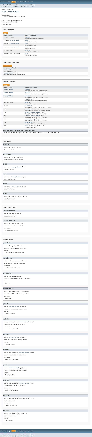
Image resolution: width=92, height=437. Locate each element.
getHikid (27, 92)
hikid (26, 43)
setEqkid (27, 112)
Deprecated (23, 1)
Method (17, 6)
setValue (27, 125)
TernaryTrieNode (14, 40)
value (26, 53)
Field (10, 6)
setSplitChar (28, 122)
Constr (13, 6)
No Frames (23, 4)
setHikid (27, 115)
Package (8, 1)
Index (28, 1)
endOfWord (27, 37)
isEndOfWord (28, 105)
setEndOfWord (28, 109)
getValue (27, 102)
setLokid (27, 119)
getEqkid (27, 89)
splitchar (27, 50)
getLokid (27, 95)
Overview (3, 1)
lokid (26, 47)
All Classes (32, 4)
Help (31, 1)
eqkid (26, 40)
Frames (18, 4)
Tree (18, 1)
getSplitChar (28, 99)
